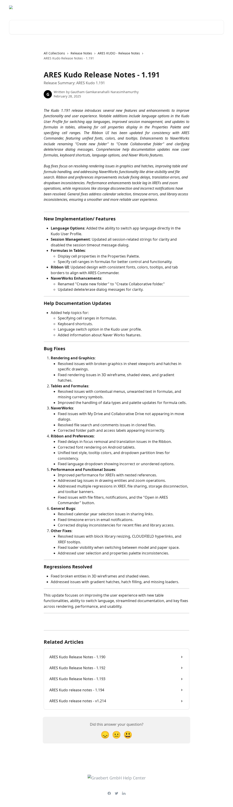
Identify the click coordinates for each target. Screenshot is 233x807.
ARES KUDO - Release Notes (119, 53)
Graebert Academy (183, 7)
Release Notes (81, 53)
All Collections (54, 53)
